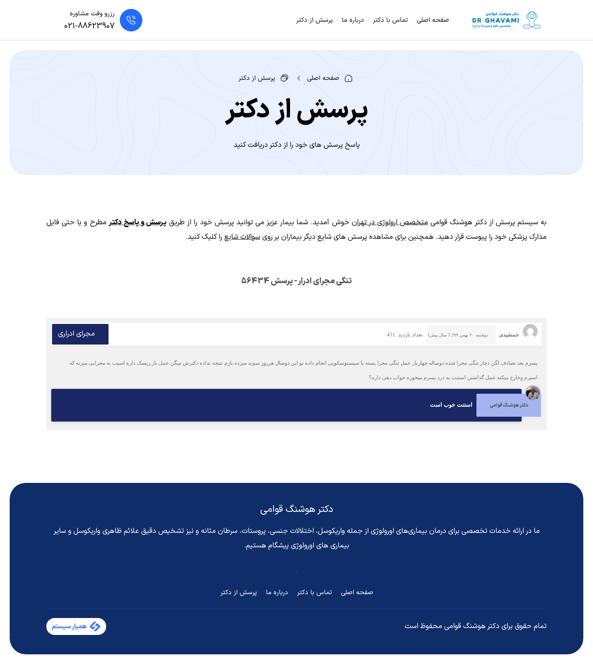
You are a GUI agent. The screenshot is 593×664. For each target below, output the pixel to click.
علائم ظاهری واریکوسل (106, 531)
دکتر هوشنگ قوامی (296, 509)
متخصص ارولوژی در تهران (390, 222)
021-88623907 (89, 26)
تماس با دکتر (390, 20)
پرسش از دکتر (314, 20)
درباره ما (353, 20)
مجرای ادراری (76, 333)
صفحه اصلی (433, 20)
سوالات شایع (242, 237)
